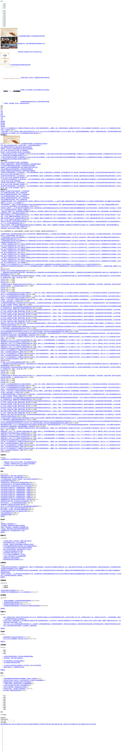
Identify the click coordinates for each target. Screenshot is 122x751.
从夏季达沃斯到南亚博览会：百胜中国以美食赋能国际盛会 (18, 745)
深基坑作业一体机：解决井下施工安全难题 (11, 404)
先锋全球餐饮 (31, 544)
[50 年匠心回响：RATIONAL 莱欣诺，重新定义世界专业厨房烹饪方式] (9, 153)
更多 (6, 157)
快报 (2, 126)
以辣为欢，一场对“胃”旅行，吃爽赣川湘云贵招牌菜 (13, 380)
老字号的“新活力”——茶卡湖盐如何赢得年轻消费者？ (14, 584)
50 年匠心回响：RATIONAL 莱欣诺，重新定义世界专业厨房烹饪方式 (35, 153)
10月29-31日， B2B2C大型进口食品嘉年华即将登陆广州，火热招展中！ (21, 713)
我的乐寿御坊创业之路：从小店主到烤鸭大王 (14, 623)
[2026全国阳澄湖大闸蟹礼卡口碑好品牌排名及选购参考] (9, 36)
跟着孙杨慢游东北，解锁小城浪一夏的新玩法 (12, 557)
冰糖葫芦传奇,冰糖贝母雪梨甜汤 (11, 639)
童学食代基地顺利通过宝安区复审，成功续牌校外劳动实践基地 (19, 221)
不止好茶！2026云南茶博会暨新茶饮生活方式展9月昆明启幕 (15, 373)
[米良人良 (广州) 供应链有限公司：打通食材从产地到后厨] (9, 149)
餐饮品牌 (3, 134)
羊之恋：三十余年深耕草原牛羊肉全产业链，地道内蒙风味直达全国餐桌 (19, 587)
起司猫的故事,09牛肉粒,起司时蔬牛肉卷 (13, 726)
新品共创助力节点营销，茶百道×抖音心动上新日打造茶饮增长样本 (17, 390)
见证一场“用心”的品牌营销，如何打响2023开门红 (15, 728)
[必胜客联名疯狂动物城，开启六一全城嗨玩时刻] (11, 256)
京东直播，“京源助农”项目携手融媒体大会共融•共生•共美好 (18, 625)
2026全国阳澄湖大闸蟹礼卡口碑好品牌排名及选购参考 (31, 36)
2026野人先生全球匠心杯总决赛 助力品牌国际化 (15, 206)
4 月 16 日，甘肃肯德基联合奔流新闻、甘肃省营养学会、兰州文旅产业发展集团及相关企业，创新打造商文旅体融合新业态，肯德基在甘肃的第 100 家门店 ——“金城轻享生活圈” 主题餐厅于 (71, 347)
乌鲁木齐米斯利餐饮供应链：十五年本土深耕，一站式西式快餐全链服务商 (39, 178)
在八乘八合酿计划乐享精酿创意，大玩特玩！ (14, 635)
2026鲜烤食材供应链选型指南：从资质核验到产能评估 (14, 384)
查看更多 (3, 549)
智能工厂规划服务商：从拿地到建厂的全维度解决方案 (14, 608)
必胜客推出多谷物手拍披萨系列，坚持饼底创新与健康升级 (18, 224)
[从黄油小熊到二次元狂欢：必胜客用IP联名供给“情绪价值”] (11, 77)
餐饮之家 (3, 127)
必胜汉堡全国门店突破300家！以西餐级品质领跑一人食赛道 (15, 568)
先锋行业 (26, 546)
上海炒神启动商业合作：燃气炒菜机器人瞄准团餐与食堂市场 (16, 565)
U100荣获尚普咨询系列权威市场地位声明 (20, 64)
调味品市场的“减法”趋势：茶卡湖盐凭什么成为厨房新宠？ (15, 582)
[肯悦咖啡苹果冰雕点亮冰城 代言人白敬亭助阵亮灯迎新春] (11, 101)
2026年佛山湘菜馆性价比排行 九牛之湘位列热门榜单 (14, 592)
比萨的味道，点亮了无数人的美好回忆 (13, 747)
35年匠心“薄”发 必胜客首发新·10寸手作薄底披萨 (32, 710)
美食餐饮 (3, 132)
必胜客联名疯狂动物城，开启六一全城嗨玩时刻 (32, 256)
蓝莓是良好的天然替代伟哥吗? (8, 651)
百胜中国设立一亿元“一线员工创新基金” (14, 546)
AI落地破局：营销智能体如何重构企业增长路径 (13, 606)
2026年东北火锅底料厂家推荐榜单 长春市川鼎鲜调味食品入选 (16, 407)
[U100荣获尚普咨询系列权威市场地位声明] (5, 64)
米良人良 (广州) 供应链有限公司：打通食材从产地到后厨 (32, 149)
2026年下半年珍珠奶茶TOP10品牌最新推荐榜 (14, 637)
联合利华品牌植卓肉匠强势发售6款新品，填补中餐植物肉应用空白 (20, 627)
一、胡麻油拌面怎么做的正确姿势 (9, 353)
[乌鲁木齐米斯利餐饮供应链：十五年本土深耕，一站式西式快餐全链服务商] (11, 178)
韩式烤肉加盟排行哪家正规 (7, 562)
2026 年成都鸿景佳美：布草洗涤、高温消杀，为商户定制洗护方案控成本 (19, 560)
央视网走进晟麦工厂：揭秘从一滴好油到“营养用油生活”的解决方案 (18, 277)
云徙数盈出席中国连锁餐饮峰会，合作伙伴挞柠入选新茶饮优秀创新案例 (22, 686)
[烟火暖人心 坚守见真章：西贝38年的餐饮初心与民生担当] (11, 89)
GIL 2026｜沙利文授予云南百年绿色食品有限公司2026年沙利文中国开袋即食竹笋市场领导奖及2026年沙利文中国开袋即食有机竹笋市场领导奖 (36, 411)
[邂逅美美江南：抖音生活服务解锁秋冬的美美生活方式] (9, 43)
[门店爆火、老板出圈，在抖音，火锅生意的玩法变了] (6, 114)
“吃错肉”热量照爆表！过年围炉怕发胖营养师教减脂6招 (17, 681)
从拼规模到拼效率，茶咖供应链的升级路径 (11, 315)
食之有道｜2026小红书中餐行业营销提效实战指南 (13, 351)
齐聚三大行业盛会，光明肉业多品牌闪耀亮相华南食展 (14, 306)
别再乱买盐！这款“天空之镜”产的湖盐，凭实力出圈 (14, 309)
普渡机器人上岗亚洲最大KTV (8, 605)
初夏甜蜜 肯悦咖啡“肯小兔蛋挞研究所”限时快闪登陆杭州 (34, 191)
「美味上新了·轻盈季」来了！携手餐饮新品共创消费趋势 (15, 283)
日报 (2, 124)
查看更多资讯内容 (5, 350)
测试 (4, 360)
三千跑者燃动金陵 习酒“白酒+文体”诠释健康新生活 (13, 318)
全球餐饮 (3, 137)
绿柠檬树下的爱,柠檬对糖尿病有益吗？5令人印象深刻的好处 (16, 673)
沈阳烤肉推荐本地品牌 (6, 595)
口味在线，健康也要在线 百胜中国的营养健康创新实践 (15, 610)
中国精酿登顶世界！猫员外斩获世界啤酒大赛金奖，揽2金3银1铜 (17, 580)
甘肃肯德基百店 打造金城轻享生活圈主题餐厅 (12, 347)
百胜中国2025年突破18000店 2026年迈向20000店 (30, 51)
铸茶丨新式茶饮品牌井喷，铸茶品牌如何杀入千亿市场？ (17, 630)
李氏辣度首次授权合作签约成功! (12, 683)
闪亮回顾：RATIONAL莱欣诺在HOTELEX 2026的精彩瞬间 (15, 345)
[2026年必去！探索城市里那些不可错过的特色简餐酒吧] (13, 204)
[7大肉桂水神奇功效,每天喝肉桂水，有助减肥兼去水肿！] (15, 648)
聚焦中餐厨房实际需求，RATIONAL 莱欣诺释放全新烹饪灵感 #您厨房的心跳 (20, 414)
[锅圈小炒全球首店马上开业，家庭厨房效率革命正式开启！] (9, 299)
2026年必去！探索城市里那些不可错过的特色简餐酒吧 (36, 204)
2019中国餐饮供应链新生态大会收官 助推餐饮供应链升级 (17, 628)
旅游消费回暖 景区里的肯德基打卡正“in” (13, 640)
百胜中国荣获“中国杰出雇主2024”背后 (12, 634)
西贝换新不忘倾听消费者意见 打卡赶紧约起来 (13, 228)
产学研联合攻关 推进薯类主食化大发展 (13, 632)
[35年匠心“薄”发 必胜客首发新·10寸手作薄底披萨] (11, 710)
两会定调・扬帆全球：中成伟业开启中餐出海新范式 (14, 302)
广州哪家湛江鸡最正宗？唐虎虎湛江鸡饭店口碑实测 (14, 365)
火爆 (2, 129)
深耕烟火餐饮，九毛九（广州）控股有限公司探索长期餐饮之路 (16, 421)
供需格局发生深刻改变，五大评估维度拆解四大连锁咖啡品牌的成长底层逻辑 (20, 387)
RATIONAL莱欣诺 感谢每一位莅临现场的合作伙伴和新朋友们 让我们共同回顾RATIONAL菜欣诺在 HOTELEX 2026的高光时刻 (62, 345)
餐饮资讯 (3, 136)
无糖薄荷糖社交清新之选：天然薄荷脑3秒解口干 (13, 558)
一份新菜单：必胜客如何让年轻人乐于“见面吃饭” (13, 325)
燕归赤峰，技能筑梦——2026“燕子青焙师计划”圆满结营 (15, 280)
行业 (2, 165)
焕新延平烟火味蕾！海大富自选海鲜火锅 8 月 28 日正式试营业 (16, 567)
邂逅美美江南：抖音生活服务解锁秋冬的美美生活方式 (31, 43)
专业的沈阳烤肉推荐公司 (7, 594)
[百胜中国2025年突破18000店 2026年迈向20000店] (9, 51)
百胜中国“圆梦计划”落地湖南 (8, 671)
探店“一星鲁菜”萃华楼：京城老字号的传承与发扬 (15, 698)
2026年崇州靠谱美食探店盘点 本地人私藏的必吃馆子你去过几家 (22, 223)
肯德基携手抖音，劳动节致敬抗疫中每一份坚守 (13, 540)
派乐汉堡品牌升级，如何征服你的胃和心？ (14, 750)
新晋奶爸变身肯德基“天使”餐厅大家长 (13, 685)
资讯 (2, 122)
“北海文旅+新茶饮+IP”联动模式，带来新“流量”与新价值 (17, 622)
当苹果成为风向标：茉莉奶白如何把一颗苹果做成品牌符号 (15, 563)
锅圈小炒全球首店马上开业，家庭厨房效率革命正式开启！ (15, 287)
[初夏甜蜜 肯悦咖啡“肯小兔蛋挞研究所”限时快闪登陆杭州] (11, 191)
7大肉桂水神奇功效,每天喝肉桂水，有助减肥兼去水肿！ (44, 648)
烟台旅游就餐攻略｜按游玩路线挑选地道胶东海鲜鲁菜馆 (15, 357)
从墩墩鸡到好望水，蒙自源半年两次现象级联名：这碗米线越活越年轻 (23, 219)
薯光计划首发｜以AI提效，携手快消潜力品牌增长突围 (14, 589)
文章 (2, 360)
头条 (2, 131)
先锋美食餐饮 (28, 540)
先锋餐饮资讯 (33, 543)
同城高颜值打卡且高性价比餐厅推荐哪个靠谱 (12, 585)
